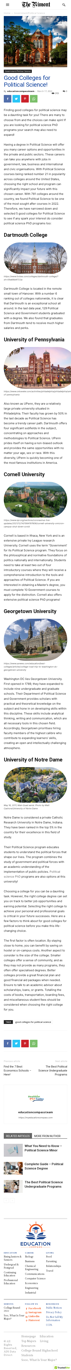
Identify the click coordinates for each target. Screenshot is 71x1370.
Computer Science (35, 1278)
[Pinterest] (25, 99)
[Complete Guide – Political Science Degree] (13, 1168)
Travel (49, 1270)
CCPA (49, 1324)
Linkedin (33, 1316)
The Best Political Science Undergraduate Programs (52, 1070)
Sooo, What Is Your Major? (39, 1360)
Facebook (34, 1308)
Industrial (30, 1292)
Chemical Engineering (31, 1267)
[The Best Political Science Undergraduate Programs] (13, 1186)
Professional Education (11, 1281)
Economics (31, 1283)
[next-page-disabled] (12, 1200)
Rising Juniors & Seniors (13, 1258)
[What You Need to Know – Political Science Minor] (13, 1150)
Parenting (51, 1261)
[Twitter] (16, 99)
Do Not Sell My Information (54, 1318)
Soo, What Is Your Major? (14, 1317)
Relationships (53, 1265)
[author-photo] (36, 1106)
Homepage (28, 1336)
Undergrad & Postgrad (11, 1266)
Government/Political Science (29, 13)
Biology (29, 1256)
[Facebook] (7, 99)
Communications (34, 1273)
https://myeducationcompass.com (36, 1117)
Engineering (31, 1287)
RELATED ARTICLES (18, 1136)
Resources (28, 1346)
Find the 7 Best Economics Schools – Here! (17, 1070)
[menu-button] (7, 4)
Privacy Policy (54, 1312)
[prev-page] (6, 1200)
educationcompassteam (20, 91)
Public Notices (54, 1307)
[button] (63, 4)
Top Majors (28, 1341)
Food (49, 1256)
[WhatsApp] (33, 99)
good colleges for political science (33, 1022)
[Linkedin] (26, 1316)
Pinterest (34, 1320)
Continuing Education (10, 1274)
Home (7, 13)
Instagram (34, 1312)
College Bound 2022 (12, 1309)
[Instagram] (26, 1312)
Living (44, 1341)
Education (47, 1336)
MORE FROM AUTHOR (47, 1136)
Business (29, 1261)
